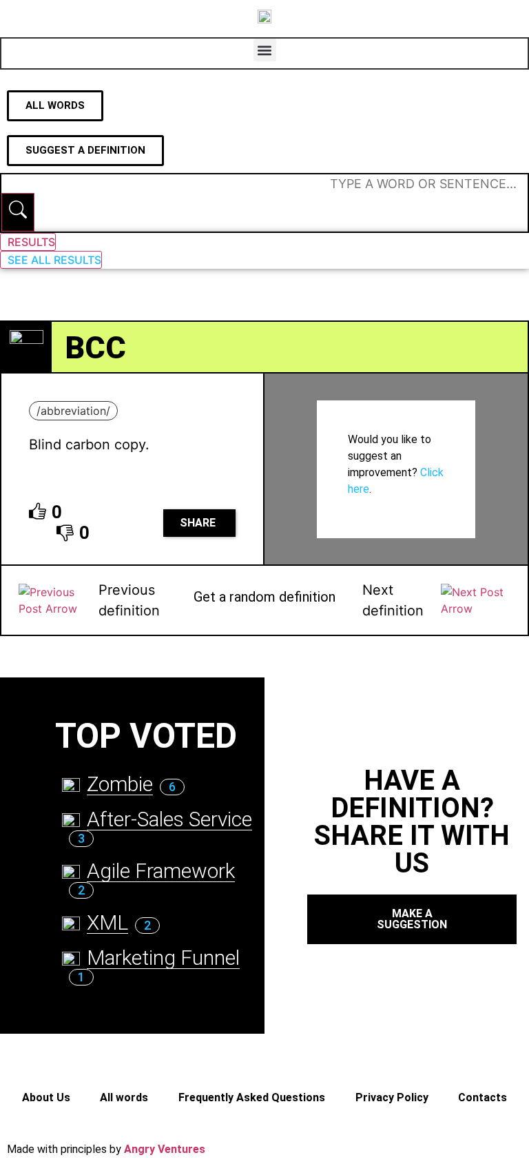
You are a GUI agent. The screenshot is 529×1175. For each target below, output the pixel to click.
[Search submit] (17, 212)
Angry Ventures (164, 1149)
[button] (264, 50)
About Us (46, 1097)
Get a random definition (264, 597)
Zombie (120, 784)
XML (107, 922)
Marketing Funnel (163, 958)
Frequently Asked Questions (251, 1097)
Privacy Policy (391, 1097)
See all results (54, 260)
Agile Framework (161, 871)
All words (124, 1097)
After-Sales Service (169, 819)
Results (31, 242)
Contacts (482, 1097)
